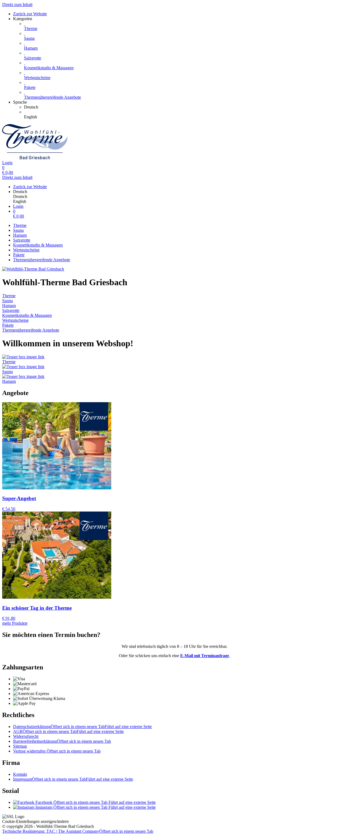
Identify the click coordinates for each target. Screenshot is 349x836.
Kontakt (20, 774)
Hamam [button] (9, 381)
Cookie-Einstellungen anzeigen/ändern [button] (35, 821)
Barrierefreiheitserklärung (62, 741)
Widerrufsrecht (25, 736)
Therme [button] (9, 361)
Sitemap (20, 746)
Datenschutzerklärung (82, 726)
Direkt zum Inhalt (17, 4)
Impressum (73, 779)
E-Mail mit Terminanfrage (204, 655)
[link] (185, 107)
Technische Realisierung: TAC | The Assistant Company (77, 831)
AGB (68, 731)
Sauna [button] (7, 371)
